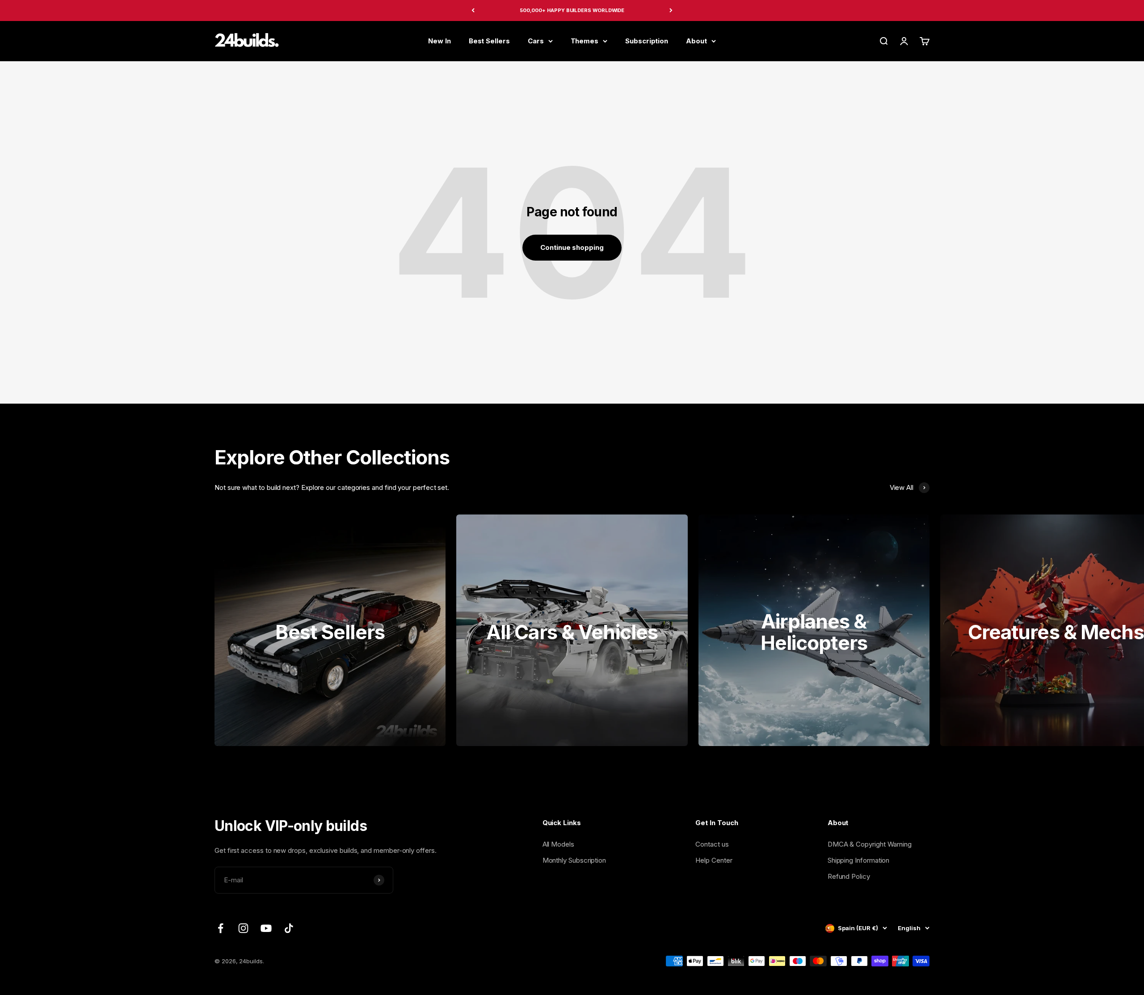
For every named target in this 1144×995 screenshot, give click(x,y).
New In (439, 40)
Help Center (713, 860)
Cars (536, 40)
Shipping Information (859, 860)
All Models (558, 844)
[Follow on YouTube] (266, 928)
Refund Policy (849, 876)
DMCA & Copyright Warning (870, 844)
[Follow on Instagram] (243, 928)
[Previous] (473, 10)
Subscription (646, 40)
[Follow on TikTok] (289, 928)
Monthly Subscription (574, 860)
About (696, 40)
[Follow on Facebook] (220, 928)
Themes (585, 40)
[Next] (671, 10)
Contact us (711, 844)
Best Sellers (489, 40)
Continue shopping (572, 247)
